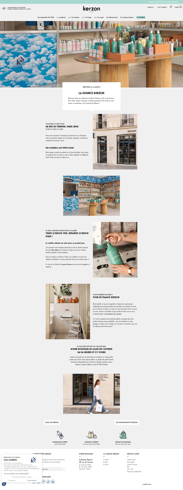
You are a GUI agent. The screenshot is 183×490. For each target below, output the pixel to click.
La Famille (106, 459)
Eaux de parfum (52, 422)
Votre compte (130, 462)
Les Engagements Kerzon (127, 422)
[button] (4, 484)
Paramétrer (11, 480)
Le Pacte (105, 462)
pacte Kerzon (67, 264)
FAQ (128, 467)
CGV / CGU (130, 469)
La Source (106, 464)
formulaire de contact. (114, 314)
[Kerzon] (91, 9)
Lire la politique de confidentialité (16, 474)
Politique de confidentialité (134, 471)
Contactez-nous (131, 459)
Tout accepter (31, 480)
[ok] (64, 469)
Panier (177, 7)
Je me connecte (162, 7)
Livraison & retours (132, 464)
